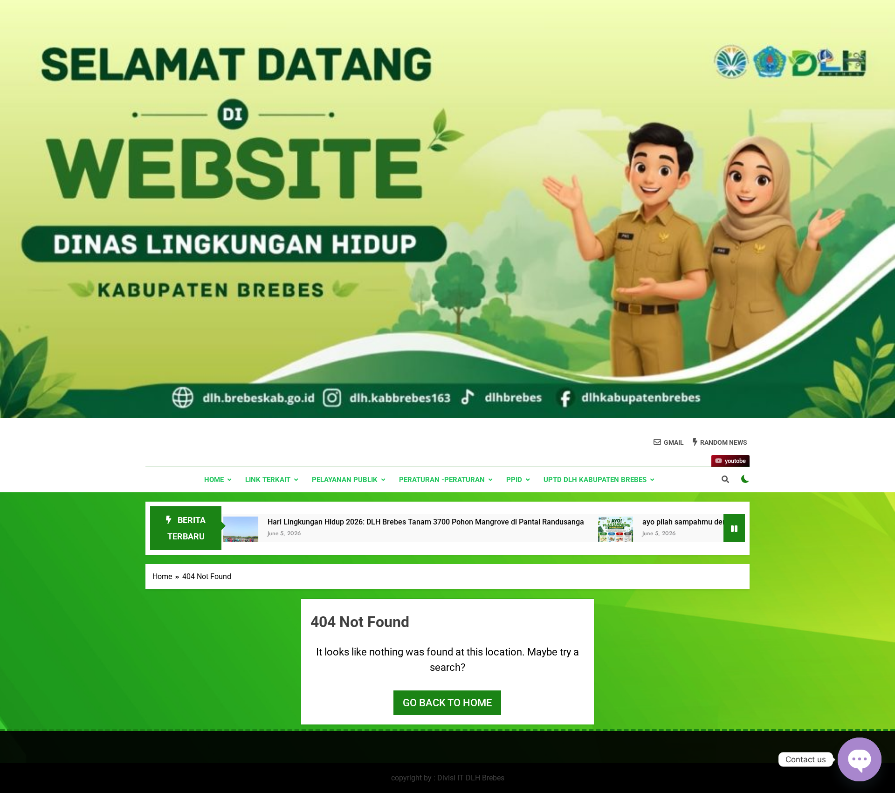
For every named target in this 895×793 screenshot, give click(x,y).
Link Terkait (267, 480)
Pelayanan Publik (345, 480)
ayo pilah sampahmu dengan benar (620, 521)
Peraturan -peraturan (442, 480)
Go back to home (447, 703)
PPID (514, 480)
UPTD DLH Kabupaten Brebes (595, 480)
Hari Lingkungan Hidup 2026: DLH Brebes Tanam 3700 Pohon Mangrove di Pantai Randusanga (344, 521)
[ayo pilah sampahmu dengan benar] (533, 541)
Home (214, 480)
